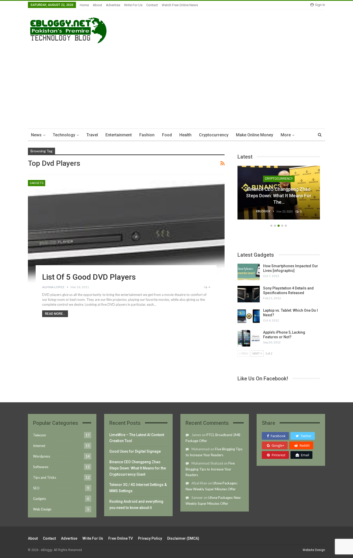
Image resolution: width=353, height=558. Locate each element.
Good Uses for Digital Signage (135, 451)
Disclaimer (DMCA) (183, 538)
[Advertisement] (176, 85)
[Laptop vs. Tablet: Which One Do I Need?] (248, 316)
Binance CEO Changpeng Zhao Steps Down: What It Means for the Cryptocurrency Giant (137, 468)
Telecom (39, 435)
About (97, 5)
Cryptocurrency (213, 134)
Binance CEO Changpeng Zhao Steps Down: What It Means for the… (278, 195)
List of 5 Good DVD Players (89, 276)
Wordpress (41, 456)
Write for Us (133, 5)
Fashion (147, 134)
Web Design (42, 509)
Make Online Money (254, 134)
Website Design (314, 550)
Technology (64, 134)
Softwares (40, 467)
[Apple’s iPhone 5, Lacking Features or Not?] (248, 338)
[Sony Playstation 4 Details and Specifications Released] (248, 294)
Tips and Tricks (44, 477)
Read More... (55, 314)
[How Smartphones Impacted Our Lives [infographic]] (248, 272)
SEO (36, 488)
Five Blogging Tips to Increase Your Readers (210, 469)
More (286, 134)
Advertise (113, 5)
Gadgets (36, 183)
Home (84, 5)
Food (167, 134)
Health (185, 134)
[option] (278, 195)
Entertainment (118, 134)
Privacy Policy (150, 538)
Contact (152, 5)
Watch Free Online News (180, 5)
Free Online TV (120, 538)
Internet (39, 446)
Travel (92, 134)
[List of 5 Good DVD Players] (126, 234)
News (36, 134)
